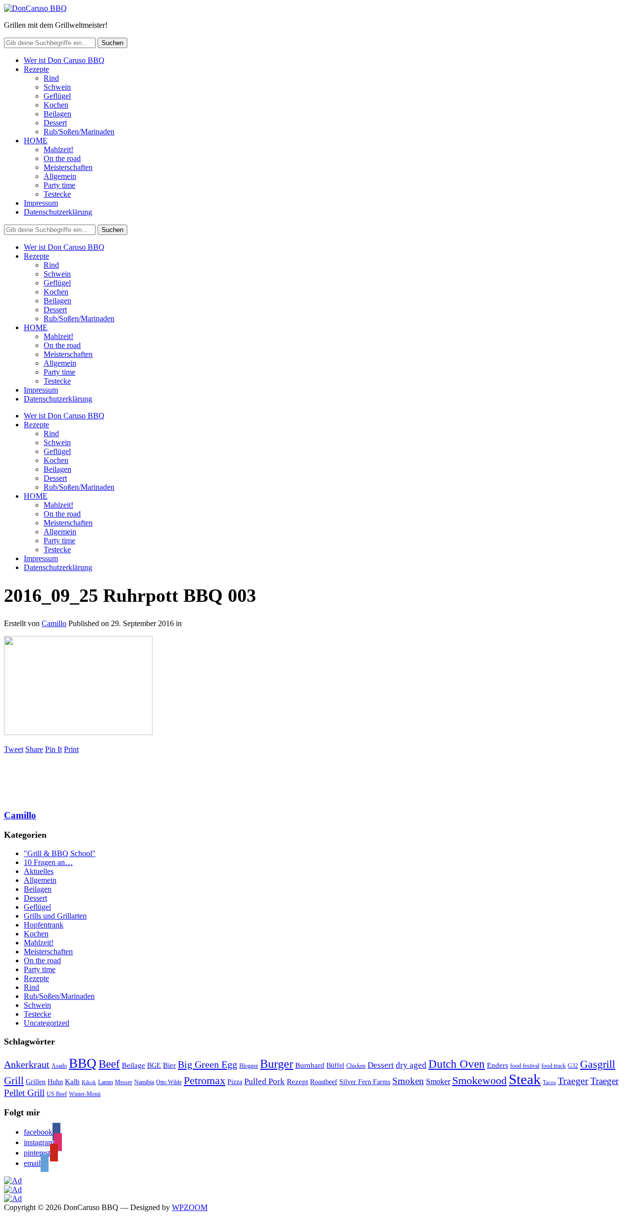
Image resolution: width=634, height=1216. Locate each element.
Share (34, 749)
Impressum (41, 203)
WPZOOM (190, 1207)
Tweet (13, 749)
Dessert (55, 122)
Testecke (57, 194)
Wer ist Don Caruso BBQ (64, 60)
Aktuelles (38, 871)
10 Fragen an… (48, 862)
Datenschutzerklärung (58, 212)
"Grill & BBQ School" (60, 853)
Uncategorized (46, 1023)
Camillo (54, 623)
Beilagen (57, 114)
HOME (36, 140)
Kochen (56, 105)
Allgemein (60, 176)
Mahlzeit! (58, 149)
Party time (59, 185)
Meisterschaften (68, 167)
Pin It (53, 749)
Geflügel (57, 96)
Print (71, 749)
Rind (51, 78)
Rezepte (36, 69)
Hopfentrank (43, 925)
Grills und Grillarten (55, 916)
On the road (62, 158)
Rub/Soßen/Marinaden (79, 131)
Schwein (57, 87)
